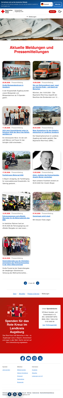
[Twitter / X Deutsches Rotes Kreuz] (40, 358)
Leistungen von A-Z (37, 376)
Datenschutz (35, 393)
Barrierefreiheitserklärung (47, 393)
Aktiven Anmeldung (22, 373)
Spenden (52, 11)
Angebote (34, 370)
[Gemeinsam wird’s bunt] (47, 201)
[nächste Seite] (37, 283)
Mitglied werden (21, 370)
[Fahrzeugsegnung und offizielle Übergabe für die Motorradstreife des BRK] (16, 201)
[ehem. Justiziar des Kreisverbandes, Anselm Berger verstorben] (47, 160)
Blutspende (20, 382)
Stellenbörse (20, 379)
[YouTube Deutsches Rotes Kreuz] (28, 358)
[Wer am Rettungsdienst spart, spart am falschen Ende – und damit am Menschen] (47, 70)
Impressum (5, 394)
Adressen (5, 393)
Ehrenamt (20, 376)
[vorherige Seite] (25, 283)
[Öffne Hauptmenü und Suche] (60, 11)
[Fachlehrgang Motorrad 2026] (16, 160)
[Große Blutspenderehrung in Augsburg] (16, 70)
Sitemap (29, 393)
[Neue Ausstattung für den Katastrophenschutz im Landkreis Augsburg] (47, 115)
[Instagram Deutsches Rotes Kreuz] (34, 358)
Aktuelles (34, 373)
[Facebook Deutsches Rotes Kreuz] (22, 358)
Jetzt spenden (6, 370)
